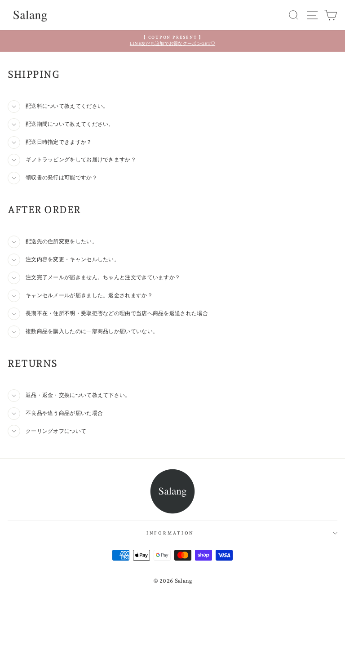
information (170, 532)
